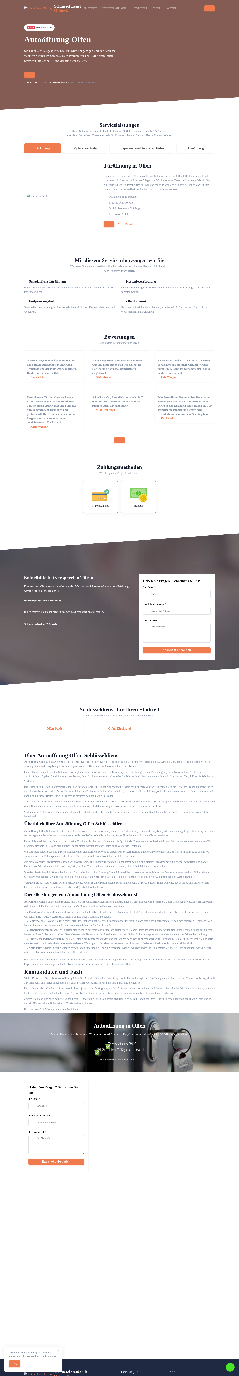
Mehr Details (125, 224)
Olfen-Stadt (54, 728)
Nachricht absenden (177, 650)
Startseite (90, 8)
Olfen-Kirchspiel (119, 728)
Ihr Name (148, 587)
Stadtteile (140, 8)
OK (14, 1363)
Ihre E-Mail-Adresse (153, 604)
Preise (156, 8)
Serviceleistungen (114, 8)
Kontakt (171, 8)
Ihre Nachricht (150, 620)
